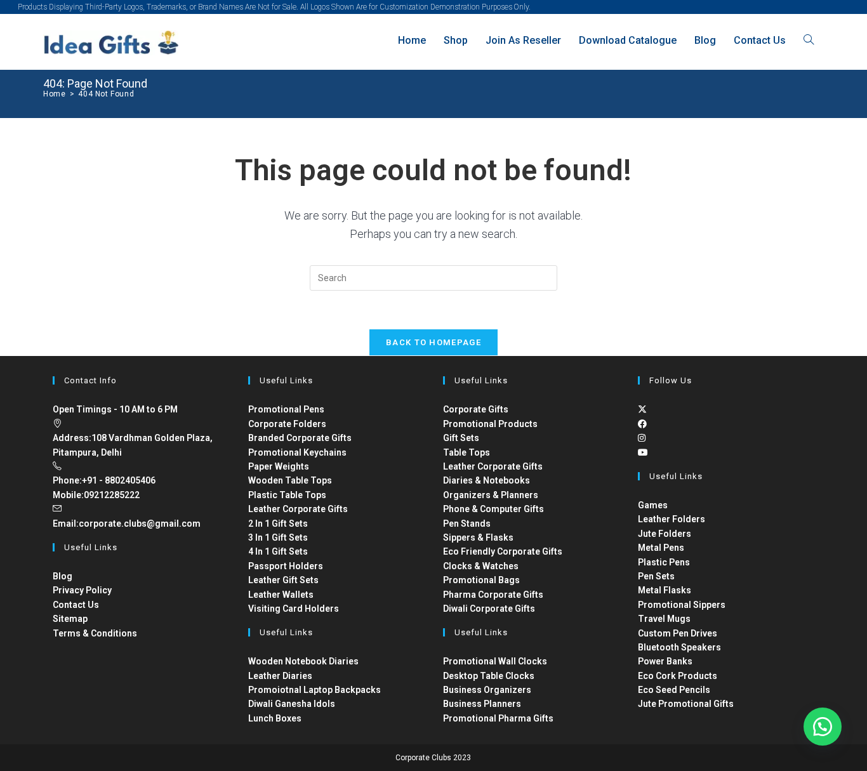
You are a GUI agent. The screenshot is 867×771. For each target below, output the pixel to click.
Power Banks (665, 661)
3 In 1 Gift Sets (278, 537)
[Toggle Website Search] (809, 40)
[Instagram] (641, 438)
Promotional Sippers (681, 605)
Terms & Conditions (95, 633)
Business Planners (482, 704)
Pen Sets (656, 576)
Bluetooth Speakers (679, 647)
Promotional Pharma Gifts (498, 718)
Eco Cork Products (677, 676)
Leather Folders (671, 519)
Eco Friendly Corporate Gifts (502, 551)
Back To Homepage (433, 342)
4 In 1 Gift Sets (278, 551)
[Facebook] (642, 424)
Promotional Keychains (297, 452)
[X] (642, 409)
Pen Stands (467, 523)
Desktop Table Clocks (488, 676)
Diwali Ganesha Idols (291, 704)
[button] (823, 727)
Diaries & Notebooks (486, 480)
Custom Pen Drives (677, 633)
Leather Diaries (280, 676)
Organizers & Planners (490, 495)
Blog (62, 576)
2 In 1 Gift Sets (278, 523)
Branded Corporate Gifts (300, 438)
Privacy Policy (82, 590)
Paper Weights (278, 466)
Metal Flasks (664, 590)
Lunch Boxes (274, 718)
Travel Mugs (664, 619)
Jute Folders (664, 534)
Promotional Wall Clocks (495, 661)
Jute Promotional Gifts (686, 704)
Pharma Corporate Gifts (493, 595)
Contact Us (76, 605)
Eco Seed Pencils (674, 690)
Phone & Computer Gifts (493, 509)
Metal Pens (661, 548)
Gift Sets (461, 438)
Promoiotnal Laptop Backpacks (314, 690)
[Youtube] (643, 452)
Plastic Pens (664, 562)
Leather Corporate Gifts (298, 509)
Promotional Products (490, 424)
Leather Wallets (281, 595)
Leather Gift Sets (283, 580)
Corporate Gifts (475, 409)
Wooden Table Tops (290, 480)
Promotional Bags (481, 580)
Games (653, 505)
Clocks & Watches (481, 566)
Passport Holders (285, 566)
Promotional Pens (286, 409)
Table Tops (466, 452)
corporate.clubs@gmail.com (140, 523)
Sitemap (70, 619)
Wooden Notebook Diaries (303, 661)
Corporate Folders (287, 424)
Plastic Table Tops (287, 495)
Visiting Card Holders (293, 608)
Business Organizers (487, 690)
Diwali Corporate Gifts (489, 608)
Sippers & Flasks (478, 537)
